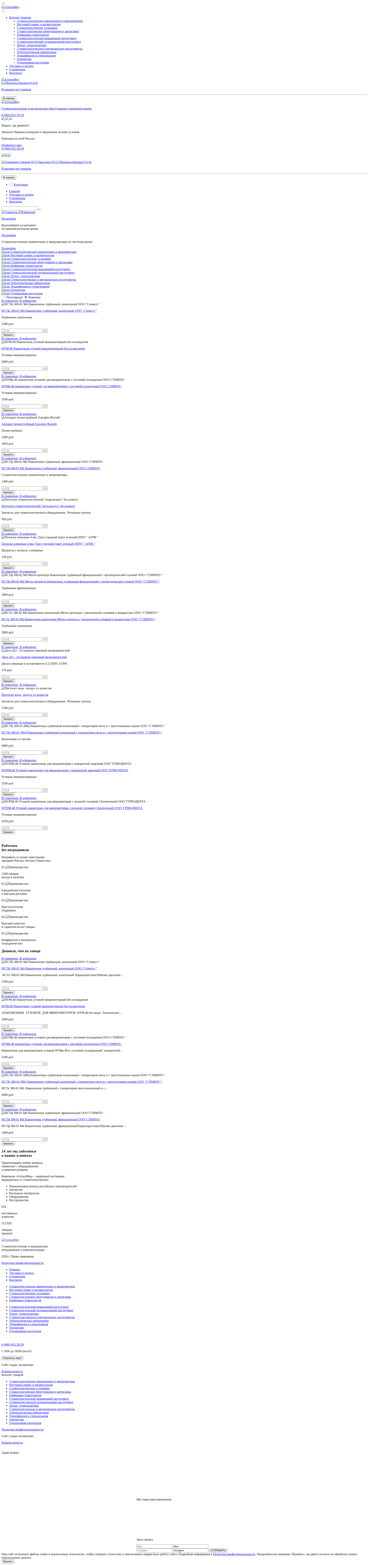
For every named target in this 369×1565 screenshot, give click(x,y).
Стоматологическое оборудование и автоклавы (48, 31)
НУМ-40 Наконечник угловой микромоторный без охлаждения (43, 348)
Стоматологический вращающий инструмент (47, 38)
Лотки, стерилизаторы (31, 45)
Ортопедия (24, 59)
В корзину (9, 98)
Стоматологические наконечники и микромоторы (50, 21)
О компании (17, 69)
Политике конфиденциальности (234, 1554)
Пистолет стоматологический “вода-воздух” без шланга (38, 506)
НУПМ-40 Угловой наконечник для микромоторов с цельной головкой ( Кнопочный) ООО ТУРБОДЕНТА (72, 808)
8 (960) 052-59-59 (13, 115)
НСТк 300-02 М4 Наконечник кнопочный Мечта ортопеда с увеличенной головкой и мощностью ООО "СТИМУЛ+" (79, 619)
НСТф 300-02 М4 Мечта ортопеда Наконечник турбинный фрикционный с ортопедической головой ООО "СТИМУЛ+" (81, 581)
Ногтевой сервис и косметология (38, 24)
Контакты (15, 73)
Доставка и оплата (21, 66)
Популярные (14, 297)
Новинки (34, 297)
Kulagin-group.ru (12, 1371)
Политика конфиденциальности (23, 1263)
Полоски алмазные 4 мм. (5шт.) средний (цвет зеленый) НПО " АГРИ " (48, 543)
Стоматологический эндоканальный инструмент (49, 41)
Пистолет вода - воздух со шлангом (25, 694)
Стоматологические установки (37, 27)
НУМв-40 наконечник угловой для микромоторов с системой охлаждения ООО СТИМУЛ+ (62, 386)
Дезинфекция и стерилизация (36, 55)
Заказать (8, 334)
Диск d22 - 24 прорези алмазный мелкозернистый (34, 657)
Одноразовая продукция (33, 62)
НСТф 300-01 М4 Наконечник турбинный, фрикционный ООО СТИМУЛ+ (51, 468)
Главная (14, 191)
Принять (8, 1561)
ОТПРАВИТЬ (218, 1550)
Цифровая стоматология (33, 34)
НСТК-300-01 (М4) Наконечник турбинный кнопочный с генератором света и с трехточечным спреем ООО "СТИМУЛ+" (82, 732)
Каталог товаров (20, 17)
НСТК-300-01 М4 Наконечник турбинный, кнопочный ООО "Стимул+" (49, 310)
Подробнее (9, 218)
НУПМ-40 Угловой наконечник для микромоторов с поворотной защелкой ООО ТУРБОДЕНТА (65, 770)
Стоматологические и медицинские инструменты (49, 48)
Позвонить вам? (12, 1358)
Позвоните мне (12, 145)
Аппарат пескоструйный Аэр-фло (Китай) (29, 424)
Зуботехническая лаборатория (36, 52)
